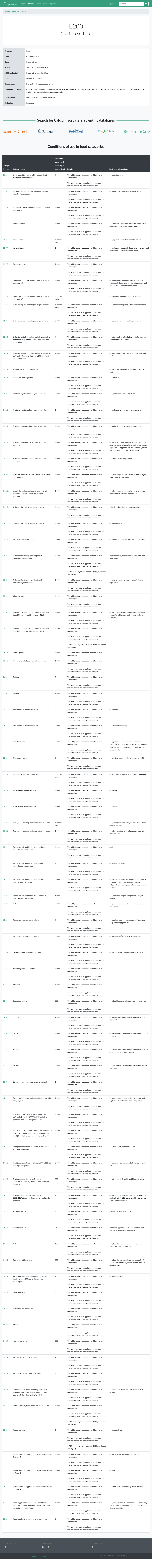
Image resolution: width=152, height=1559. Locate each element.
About (34, 1556)
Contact (43, 1556)
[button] (111, 3)
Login (23, 4)
